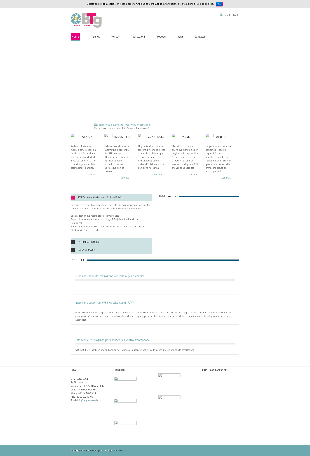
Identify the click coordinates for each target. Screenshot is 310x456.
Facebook (238, 450)
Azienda (95, 36)
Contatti (199, 36)
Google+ (220, 450)
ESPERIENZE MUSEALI (89, 242)
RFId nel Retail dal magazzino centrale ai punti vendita (110, 276)
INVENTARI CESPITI (87, 249)
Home (75, 36)
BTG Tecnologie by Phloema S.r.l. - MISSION (100, 197)
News (180, 36)
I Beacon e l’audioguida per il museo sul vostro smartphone (112, 340)
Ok (219, 4)
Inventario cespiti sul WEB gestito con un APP (104, 302)
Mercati (115, 36)
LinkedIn (227, 449)
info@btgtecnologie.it (88, 400)
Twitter (233, 449)
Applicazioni (138, 36)
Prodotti (161, 36)
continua (91, 174)
